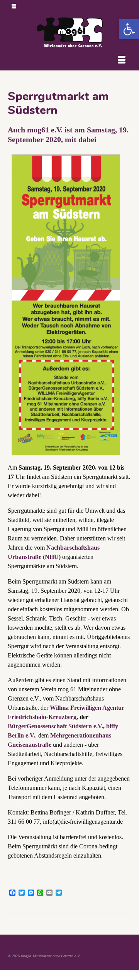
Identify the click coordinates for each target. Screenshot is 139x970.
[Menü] (121, 60)
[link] (129, 29)
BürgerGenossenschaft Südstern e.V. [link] (55, 726)
